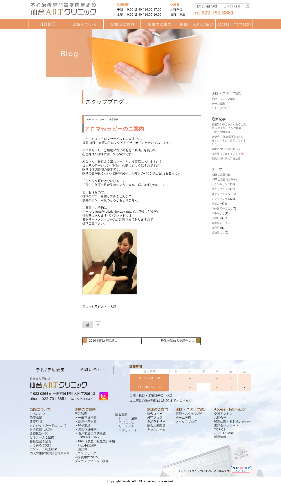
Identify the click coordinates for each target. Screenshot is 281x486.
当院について (40, 409)
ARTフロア (154, 417)
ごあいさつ (37, 413)
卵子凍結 (84, 425)
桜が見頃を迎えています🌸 (228, 153)
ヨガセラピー (128, 422)
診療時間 (36, 421)
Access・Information (230, 409)
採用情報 (220, 437)
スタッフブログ (221, 108)
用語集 (82, 449)
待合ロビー (154, 413)
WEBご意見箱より (222, 179)
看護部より (218, 222)
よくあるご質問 (40, 445)
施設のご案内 (157, 409)
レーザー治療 (128, 418)
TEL (214, 13)
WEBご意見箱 (220, 174)
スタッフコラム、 (222, 193)
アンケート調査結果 (43, 449)
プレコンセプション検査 (91, 461)
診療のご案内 (85, 409)
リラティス (126, 426)
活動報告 (217, 218)
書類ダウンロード (226, 425)
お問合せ (220, 417)
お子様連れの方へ (42, 429)
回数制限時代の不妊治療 (226, 158)
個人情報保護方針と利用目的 (50, 453)
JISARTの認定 (224, 433)
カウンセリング (221, 184)
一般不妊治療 (87, 417)
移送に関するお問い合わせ (232, 421)
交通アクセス (223, 413)
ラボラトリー (156, 421)
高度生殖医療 (87, 421)
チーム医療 (218, 103)
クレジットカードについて (48, 425)
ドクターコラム (221, 198)
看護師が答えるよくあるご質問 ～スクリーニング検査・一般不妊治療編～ (229, 128)
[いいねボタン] (87, 324)
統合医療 (217, 227)
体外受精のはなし (222, 208)
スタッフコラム (221, 189)
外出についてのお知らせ (226, 149)
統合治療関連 (156, 425)
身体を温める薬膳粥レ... (178, 340)
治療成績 (36, 417)
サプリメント (128, 430)
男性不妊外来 (87, 429)
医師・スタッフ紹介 (227, 93)
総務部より (218, 232)
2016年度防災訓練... (102, 340)
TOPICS (219, 429)
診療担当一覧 (39, 433)
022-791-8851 (54, 398)
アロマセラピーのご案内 (114, 129)
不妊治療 (81, 413)
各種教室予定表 (40, 441)
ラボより (217, 203)
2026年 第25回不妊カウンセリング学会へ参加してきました (229, 140)
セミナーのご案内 (42, 437)
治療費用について (87, 457)
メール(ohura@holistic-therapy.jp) (105, 211)
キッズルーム (156, 429)
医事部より (218, 213)
